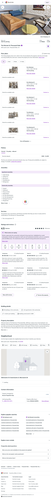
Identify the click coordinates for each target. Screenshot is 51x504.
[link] (47, 2)
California (9, 466)
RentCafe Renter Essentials (18, 484)
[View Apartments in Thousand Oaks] (2, 7)
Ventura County (16, 466)
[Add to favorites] (44, 7)
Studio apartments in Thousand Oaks (9, 420)
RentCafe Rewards (16, 481)
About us (3, 479)
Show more (5, 241)
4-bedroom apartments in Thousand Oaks (10, 430)
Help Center (3, 484)
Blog (2, 486)
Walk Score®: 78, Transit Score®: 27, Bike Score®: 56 (14, 377)
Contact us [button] (46, 77)
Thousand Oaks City (35, 466)
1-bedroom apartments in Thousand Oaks (10, 422)
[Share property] (48, 7)
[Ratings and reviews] (15, 224)
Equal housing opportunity (7, 496)
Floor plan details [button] (31, 73)
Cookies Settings (32, 488)
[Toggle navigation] (2, 2)
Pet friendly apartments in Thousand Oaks (35, 420)
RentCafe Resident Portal (17, 488)
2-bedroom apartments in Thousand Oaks (10, 425)
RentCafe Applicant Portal (18, 486)
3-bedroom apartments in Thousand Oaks (10, 428)
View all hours (45, 401)
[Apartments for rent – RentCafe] (9, 2)
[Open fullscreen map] (47, 351)
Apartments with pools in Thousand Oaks (35, 428)
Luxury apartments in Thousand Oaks (34, 422)
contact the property (16, 161)
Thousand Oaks (25, 466)
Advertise (3, 488)
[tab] (9, 61)
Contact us (3, 481)
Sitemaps (3, 491)
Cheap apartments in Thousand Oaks (34, 425)
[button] (25, 20)
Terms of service (32, 479)
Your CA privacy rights (33, 484)
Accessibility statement (33, 486)
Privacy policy (31, 481)
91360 (21, 341)
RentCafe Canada (16, 479)
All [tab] (3, 61)
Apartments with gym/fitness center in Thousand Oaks (37, 430)
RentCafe (3, 466)
